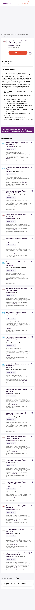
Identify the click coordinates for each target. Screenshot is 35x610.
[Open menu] (32, 3)
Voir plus (8, 158)
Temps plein (4, 36)
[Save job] (30, 53)
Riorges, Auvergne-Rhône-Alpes (20, 34)
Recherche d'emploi (5, 34)
